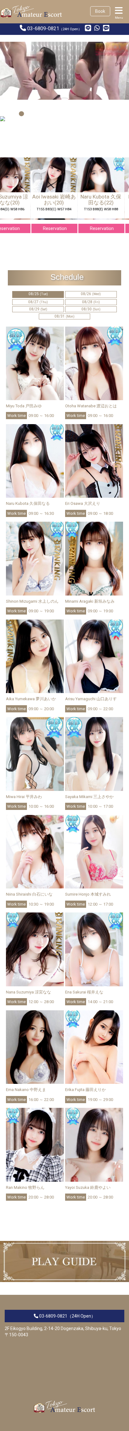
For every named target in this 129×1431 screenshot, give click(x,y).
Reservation (44, 228)
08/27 (38, 302)
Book (100, 11)
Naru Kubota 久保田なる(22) (90, 199)
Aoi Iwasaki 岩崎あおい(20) (43, 199)
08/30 (91, 309)
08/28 (91, 302)
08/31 (64, 316)
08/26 (91, 294)
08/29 (38, 309)
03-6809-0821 (43, 28)
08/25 (38, 294)
